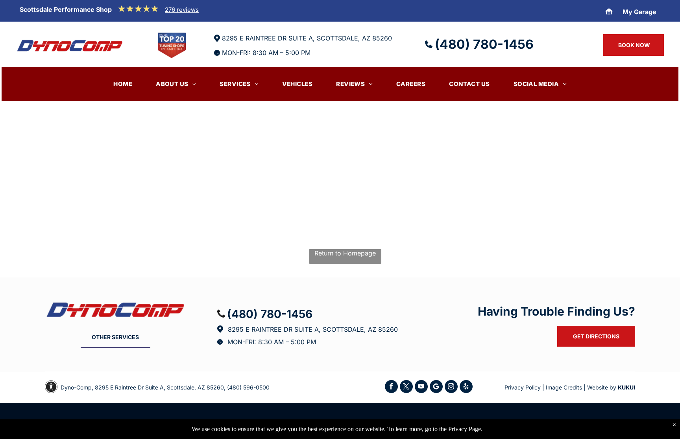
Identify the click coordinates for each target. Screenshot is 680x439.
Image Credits (564, 387)
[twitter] (406, 387)
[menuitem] (123, 83)
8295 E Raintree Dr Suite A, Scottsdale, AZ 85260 (313, 329)
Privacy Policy (522, 387)
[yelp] (466, 387)
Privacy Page (464, 429)
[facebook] (391, 387)
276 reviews (182, 9)
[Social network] (436, 387)
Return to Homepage (345, 253)
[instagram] (451, 387)
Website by (601, 387)
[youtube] (421, 387)
